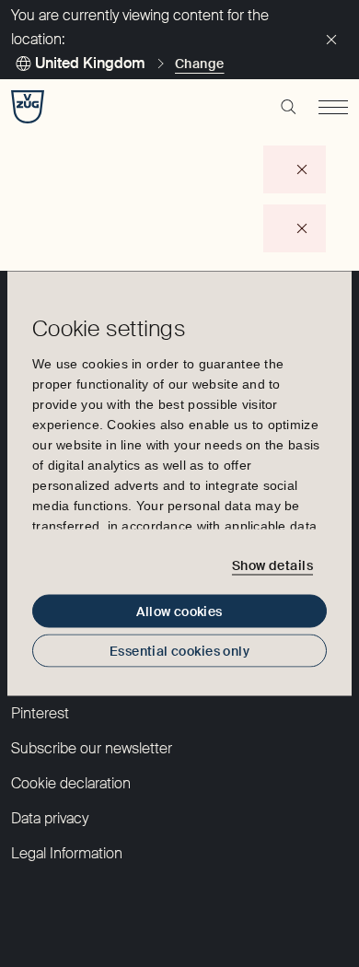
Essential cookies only (179, 651)
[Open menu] (333, 106)
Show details (272, 564)
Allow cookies (179, 611)
